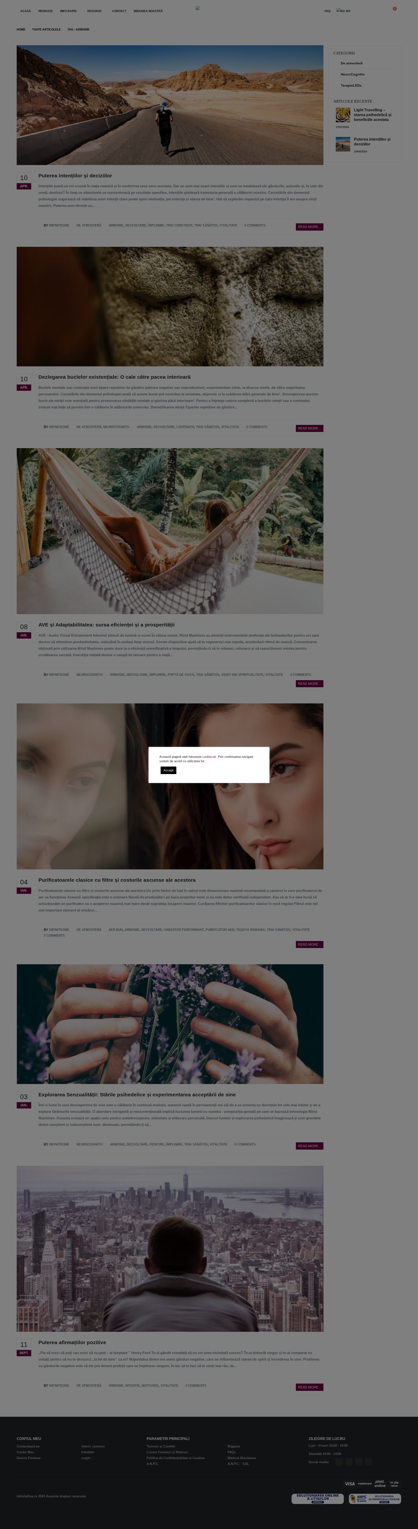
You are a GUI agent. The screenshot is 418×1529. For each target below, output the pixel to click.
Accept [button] (168, 770)
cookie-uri (209, 757)
